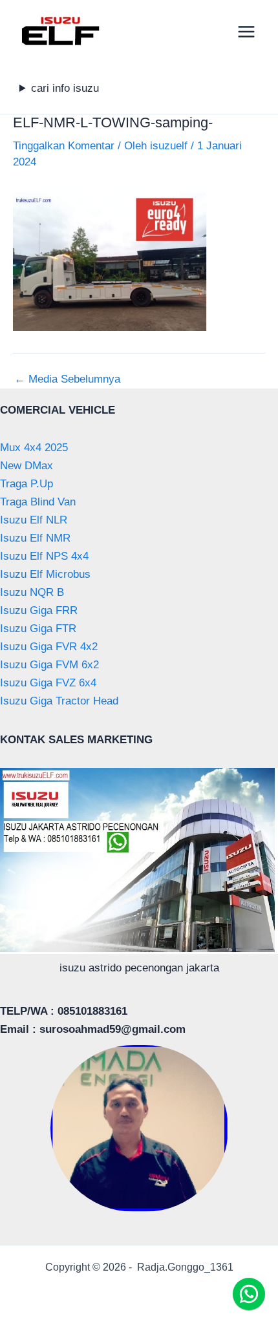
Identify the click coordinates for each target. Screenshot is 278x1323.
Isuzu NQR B (32, 592)
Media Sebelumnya (67, 379)
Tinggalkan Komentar (63, 146)
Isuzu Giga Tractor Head (59, 701)
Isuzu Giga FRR (39, 610)
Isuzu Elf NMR (35, 538)
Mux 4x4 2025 (34, 447)
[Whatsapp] (249, 1294)
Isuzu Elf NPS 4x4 (44, 556)
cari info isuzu (65, 88)
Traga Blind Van (38, 502)
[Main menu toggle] (247, 31)
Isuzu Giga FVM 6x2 (49, 665)
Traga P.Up (26, 484)
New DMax (26, 466)
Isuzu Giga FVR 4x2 (49, 646)
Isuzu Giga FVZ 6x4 (48, 683)
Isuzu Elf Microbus (45, 574)
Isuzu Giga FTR (38, 628)
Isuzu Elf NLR (33, 520)
